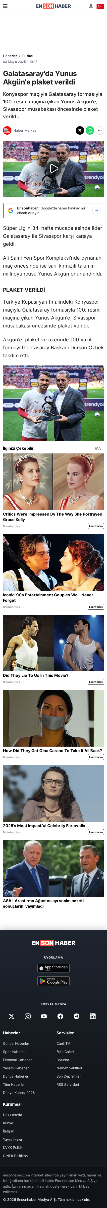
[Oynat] (53, 169)
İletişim (8, 1131)
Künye (8, 1123)
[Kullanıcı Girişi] (91, 6)
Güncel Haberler (16, 1043)
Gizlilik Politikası (15, 1156)
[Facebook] (60, 1016)
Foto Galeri (65, 1051)
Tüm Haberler (14, 1084)
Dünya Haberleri (16, 1076)
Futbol (27, 56)
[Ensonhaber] (53, 6)
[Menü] (5, 6)
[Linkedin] (92, 1016)
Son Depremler (68, 1076)
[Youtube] (44, 1016)
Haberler (10, 56)
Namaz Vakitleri (69, 1068)
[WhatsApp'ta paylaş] (90, 130)
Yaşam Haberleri (16, 1068)
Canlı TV (63, 1043)
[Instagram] (28, 1016)
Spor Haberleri (14, 1051)
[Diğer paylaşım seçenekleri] (100, 130)
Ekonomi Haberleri (17, 1060)
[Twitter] (11, 1016)
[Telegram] (76, 1016)
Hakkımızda (12, 1115)
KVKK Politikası (15, 1147)
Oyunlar (62, 1060)
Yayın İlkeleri (13, 1139)
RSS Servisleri (67, 1084)
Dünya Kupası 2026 (19, 1092)
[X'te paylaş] (80, 130)
